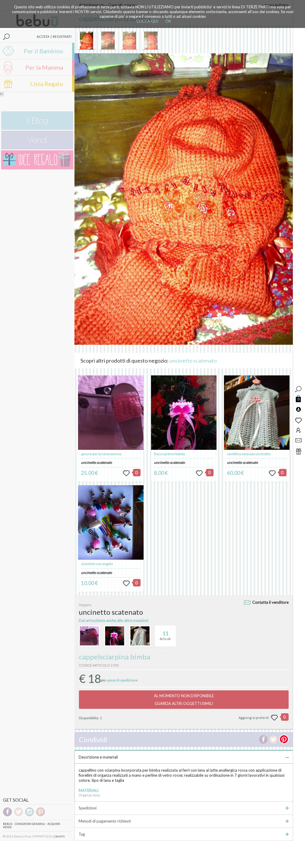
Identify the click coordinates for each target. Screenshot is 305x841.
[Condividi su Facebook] (263, 739)
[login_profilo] (298, 409)
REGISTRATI (62, 36)
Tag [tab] (82, 834)
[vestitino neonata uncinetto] (257, 412)
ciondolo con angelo (97, 563)
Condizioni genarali (30, 824)
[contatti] (298, 440)
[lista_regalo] (298, 451)
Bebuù (8, 824)
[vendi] (37, 148)
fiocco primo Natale (169, 454)
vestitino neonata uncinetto (249, 454)
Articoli (165, 635)
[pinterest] (40, 815)
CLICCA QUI (147, 21)
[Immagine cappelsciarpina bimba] (86, 40)
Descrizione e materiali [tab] (98, 757)
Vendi (7, 827)
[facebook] (7, 815)
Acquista (53, 824)
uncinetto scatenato (193, 360)
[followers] (298, 430)
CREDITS (59, 836)
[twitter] (18, 815)
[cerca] (298, 388)
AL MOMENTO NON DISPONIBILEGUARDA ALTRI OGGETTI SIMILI (184, 699)
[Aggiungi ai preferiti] (274, 718)
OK (168, 21)
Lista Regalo (46, 83)
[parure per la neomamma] (111, 412)
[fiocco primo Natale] (184, 412)
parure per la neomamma (101, 454)
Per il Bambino (43, 50)
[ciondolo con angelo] (111, 522)
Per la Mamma (44, 67)
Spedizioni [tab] (88, 808)
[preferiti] (298, 420)
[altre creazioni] (89, 635)
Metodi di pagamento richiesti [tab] (105, 821)
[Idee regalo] (37, 168)
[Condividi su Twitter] (273, 739)
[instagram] (29, 815)
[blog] (37, 128)
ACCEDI (43, 36)
